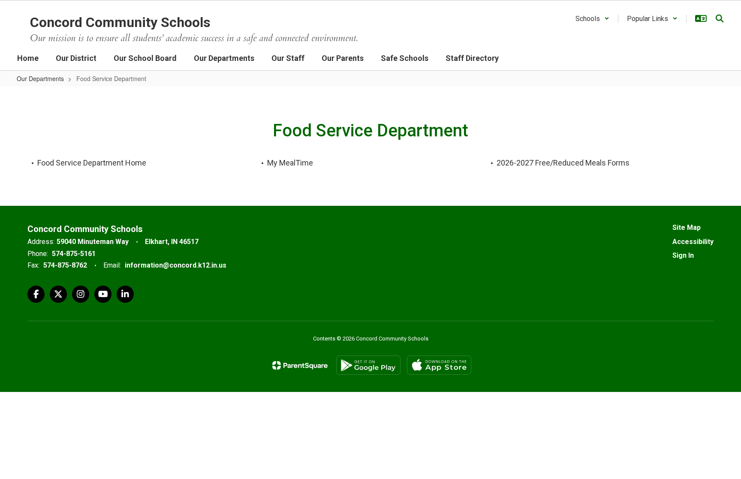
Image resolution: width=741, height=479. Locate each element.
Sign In (683, 255)
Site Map (686, 227)
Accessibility (693, 242)
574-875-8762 (65, 265)
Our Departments (40, 78)
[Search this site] (719, 18)
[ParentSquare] (300, 365)
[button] (592, 19)
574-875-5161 (74, 254)
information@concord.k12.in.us (175, 265)
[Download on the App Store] (439, 365)
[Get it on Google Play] (368, 365)
